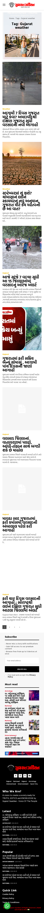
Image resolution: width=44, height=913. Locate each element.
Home (11, 18)
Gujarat (5, 273)
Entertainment (10, 735)
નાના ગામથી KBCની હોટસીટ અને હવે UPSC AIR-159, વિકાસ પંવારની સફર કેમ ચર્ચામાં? (15, 742)
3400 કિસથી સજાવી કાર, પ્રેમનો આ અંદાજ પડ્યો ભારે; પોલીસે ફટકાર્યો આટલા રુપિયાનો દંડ (16, 728)
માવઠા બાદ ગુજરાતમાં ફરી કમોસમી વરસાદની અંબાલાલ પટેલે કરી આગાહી (19, 524)
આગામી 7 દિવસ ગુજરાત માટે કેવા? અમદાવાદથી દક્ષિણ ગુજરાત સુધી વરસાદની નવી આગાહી (20, 119)
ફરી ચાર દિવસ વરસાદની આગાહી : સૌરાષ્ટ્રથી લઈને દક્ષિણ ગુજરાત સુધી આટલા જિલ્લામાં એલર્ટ (22, 604)
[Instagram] (20, 775)
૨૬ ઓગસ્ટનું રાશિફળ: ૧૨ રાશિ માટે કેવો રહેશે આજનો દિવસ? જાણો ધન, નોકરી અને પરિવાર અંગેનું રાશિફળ (15, 698)
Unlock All (22, 669)
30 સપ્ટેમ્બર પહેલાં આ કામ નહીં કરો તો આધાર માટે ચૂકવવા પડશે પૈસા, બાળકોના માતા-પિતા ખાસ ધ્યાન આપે (15, 713)
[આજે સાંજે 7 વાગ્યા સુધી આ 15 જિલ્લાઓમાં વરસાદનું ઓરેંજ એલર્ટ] (22, 247)
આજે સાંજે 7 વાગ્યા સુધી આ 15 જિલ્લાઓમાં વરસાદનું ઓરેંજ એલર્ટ (20, 281)
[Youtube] (29, 775)
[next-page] (19, 627)
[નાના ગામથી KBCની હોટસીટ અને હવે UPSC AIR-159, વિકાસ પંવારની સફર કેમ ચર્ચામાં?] (34, 740)
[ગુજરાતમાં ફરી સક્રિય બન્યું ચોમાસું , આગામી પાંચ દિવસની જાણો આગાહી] (22, 328)
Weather (6, 109)
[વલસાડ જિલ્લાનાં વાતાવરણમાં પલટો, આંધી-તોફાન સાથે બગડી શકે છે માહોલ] (22, 408)
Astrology (8, 691)
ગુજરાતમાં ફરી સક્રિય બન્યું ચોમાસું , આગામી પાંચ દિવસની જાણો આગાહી (19, 364)
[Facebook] (15, 775)
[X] (25, 775)
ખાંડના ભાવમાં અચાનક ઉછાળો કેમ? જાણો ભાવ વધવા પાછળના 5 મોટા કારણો (20, 866)
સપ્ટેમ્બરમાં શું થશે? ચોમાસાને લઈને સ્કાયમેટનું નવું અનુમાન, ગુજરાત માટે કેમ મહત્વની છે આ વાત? (21, 201)
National (8, 706)
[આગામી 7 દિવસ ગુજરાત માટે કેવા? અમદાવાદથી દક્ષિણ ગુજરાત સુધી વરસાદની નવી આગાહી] (22, 83)
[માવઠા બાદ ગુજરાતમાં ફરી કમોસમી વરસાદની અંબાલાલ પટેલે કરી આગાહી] (22, 488)
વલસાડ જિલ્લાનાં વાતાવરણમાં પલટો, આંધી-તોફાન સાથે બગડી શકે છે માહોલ (21, 444)
